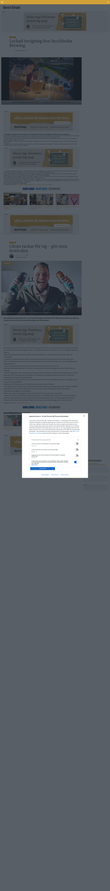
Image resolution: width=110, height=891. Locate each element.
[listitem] (55, 440)
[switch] (76, 443)
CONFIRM (42, 468)
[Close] (84, 416)
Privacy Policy (64, 474)
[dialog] (55, 445)
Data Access (55, 474)
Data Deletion (45, 474)
